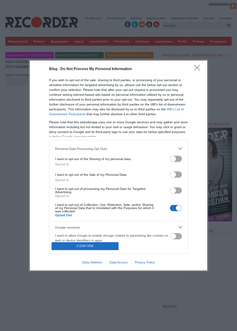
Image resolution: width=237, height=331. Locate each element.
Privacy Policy (145, 262)
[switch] (176, 159)
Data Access (118, 262)
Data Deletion (92, 262)
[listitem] (118, 148)
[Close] (198, 69)
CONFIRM (85, 246)
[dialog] (118, 165)
